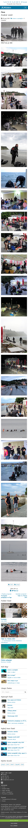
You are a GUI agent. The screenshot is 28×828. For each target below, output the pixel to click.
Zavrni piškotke (14, 823)
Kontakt (5, 775)
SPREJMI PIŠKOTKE (14, 820)
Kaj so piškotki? (14, 825)
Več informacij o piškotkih (22, 816)
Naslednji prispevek (21, 594)
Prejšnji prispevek (6, 594)
